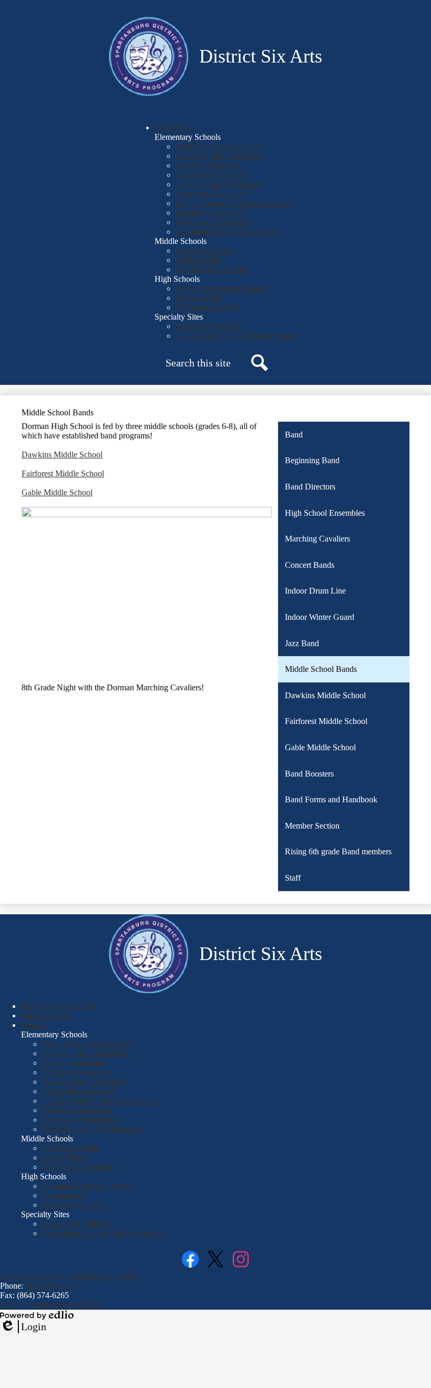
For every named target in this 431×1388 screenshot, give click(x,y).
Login (23, 1327)
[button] (174, 127)
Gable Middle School (57, 492)
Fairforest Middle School (63, 473)
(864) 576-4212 (51, 1285)
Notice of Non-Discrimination (49, 1304)
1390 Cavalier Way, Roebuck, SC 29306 (68, 1276)
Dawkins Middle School (62, 454)
